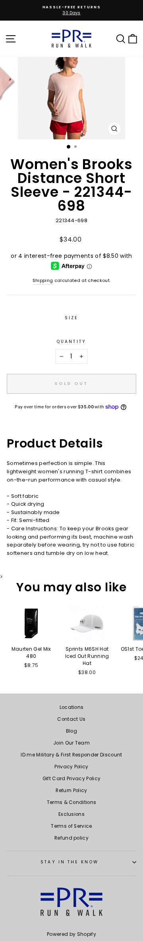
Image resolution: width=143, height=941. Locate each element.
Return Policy (71, 790)
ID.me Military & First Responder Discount (71, 755)
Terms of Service (71, 826)
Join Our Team (71, 743)
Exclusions (71, 814)
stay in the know (69, 862)
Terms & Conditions (72, 802)
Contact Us (71, 719)
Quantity (71, 342)
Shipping (43, 281)
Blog (71, 731)
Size (71, 318)
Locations (72, 707)
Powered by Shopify (71, 934)
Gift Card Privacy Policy (72, 778)
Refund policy (71, 838)
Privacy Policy (71, 767)
